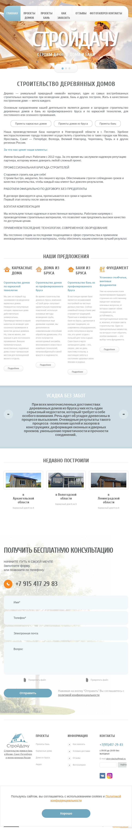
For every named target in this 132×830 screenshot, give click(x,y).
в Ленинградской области (109, 498)
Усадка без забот (66, 396)
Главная (12, 13)
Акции (39, 764)
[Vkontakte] (102, 776)
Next (123, 414)
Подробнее (13, 368)
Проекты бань (46, 16)
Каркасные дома (44, 751)
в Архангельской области (23, 498)
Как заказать (63, 16)
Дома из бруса (43, 757)
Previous (8, 414)
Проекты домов (29, 16)
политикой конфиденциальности (79, 695)
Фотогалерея (98, 13)
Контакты (115, 13)
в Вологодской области (66, 496)
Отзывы (80, 13)
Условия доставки (81, 751)
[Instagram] (109, 776)
